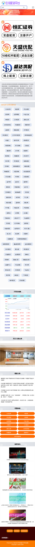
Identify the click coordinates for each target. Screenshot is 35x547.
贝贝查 (27, 192)
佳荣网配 (16, 114)
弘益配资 (26, 218)
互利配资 (8, 192)
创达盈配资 (27, 171)
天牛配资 (26, 130)
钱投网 (17, 109)
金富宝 (17, 182)
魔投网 (9, 151)
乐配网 (26, 234)
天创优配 (22, 280)
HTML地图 (25, 543)
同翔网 (7, 260)
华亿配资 (5, 135)
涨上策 (9, 234)
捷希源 (26, 223)
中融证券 (16, 208)
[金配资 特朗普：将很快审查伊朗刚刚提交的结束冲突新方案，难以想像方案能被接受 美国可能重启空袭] (17, 515)
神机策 (16, 275)
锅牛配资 (12, 280)
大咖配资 (16, 156)
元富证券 (10, 531)
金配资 (7, 130)
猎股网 (26, 151)
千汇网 (26, 197)
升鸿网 (7, 166)
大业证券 (8, 109)
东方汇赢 (26, 228)
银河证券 (16, 140)
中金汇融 (26, 114)
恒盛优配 (7, 228)
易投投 (8, 187)
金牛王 (26, 187)
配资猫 (7, 156)
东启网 (17, 234)
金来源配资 (28, 244)
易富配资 (26, 140)
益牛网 (9, 182)
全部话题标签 (17, 436)
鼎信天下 (17, 218)
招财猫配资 (16, 166)
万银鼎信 (7, 218)
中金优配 (17, 265)
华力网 (27, 265)
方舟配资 (17, 270)
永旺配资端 (7, 125)
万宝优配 (8, 177)
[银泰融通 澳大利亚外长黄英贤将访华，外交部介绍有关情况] (17, 483)
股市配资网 (24, 531)
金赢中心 (8, 265)
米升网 (18, 197)
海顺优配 (26, 161)
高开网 (8, 275)
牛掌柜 (17, 177)
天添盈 (8, 223)
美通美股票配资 (22, 239)
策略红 (27, 254)
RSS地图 (20, 543)
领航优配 (26, 166)
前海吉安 (7, 270)
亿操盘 (27, 145)
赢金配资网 (17, 244)
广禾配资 (25, 275)
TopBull (27, 270)
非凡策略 (17, 145)
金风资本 (17, 228)
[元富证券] (11, 3)
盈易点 (9, 213)
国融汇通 (15, 260)
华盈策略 (17, 187)
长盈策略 (16, 171)
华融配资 (6, 171)
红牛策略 (17, 223)
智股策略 (8, 145)
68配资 (7, 120)
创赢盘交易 (26, 260)
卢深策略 (26, 208)
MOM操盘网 (28, 135)
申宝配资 (16, 161)
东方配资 (8, 249)
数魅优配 (16, 130)
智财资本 (8, 197)
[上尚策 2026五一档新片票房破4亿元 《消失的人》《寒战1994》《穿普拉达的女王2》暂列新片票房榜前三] (17, 498)
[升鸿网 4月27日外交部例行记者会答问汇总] (17, 453)
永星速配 (26, 177)
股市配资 (16, 531)
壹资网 (7, 114)
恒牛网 (7, 161)
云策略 (17, 213)
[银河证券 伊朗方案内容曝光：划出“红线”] (17, 468)
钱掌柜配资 (6, 244)
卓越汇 (7, 140)
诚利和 (26, 182)
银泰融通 (17, 192)
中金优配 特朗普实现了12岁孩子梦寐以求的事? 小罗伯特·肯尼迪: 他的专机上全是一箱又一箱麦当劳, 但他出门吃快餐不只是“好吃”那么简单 (17, 385)
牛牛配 (7, 208)
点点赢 (26, 213)
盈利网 (18, 202)
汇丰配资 (16, 120)
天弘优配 (26, 109)
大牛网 (17, 151)
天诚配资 (8, 254)
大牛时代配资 (16, 135)
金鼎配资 (17, 254)
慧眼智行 (27, 125)
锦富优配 (8, 202)
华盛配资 (17, 125)
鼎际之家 (26, 120)
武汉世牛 (26, 156)
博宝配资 (26, 249)
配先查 (17, 249)
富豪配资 (10, 239)
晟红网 (26, 202)
